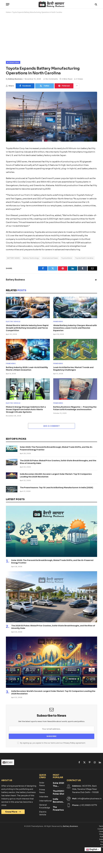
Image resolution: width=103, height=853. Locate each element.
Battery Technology (31, 258)
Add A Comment (51, 426)
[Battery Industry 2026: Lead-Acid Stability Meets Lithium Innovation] (28, 349)
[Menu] (7, 4)
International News (50, 258)
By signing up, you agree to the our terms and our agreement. (53, 743)
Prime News (58, 321)
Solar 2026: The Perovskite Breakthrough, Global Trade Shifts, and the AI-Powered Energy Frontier (56, 448)
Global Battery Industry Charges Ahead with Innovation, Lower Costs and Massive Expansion (75, 328)
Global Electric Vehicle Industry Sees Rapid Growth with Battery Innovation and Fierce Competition (27, 328)
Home (8, 12)
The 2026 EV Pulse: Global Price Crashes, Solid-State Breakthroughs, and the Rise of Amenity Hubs (58, 461)
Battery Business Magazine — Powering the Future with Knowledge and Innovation (74, 408)
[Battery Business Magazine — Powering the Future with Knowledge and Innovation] (75, 389)
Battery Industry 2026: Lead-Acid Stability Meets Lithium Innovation (27, 368)
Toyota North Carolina (84, 258)
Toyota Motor (66, 258)
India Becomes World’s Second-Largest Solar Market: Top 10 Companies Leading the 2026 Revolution (56, 475)
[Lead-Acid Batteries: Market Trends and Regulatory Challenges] (75, 349)
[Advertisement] (51, 36)
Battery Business (15, 79)
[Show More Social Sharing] (76, 85)
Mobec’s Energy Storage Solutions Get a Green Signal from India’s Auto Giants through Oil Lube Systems (26, 409)
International (13, 62)
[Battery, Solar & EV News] (51, 4)
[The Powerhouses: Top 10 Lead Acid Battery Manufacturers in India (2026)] (11, 489)
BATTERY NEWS (13, 258)
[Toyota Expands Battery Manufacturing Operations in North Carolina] (51, 141)
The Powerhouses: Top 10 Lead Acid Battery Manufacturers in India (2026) (56, 487)
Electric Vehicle (13, 321)
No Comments (52, 79)
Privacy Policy (69, 743)
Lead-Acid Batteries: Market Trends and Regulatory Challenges (73, 368)
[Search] (95, 4)
